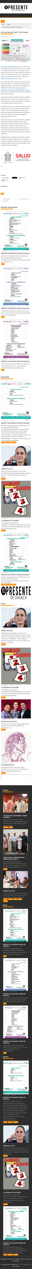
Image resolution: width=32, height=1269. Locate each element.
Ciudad (3, 442)
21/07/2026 (5, 251)
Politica (11, 827)
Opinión (3, 478)
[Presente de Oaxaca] (2, 15)
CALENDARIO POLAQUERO (5, 200)
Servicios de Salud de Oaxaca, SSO (10, 66)
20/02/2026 (7, 855)
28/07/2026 (5, 572)
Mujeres (10, 899)
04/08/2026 (5, 421)
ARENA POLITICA (24, 199)
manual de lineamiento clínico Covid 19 (11, 78)
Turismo (5, 901)
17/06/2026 (7, 813)
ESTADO (5, 899)
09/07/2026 (5, 306)
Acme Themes (16, 1266)
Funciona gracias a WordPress (9, 1264)
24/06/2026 (5, 359)
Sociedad (14, 442)
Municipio (8, 442)
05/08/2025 (7, 889)
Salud (2, 193)
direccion (12, 36)
